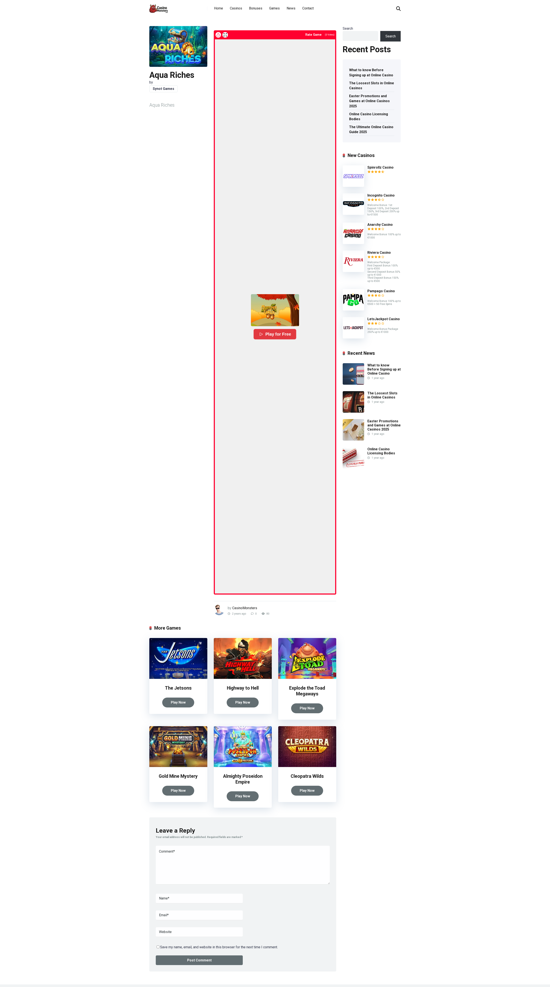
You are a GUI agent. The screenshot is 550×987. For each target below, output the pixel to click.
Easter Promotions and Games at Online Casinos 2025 (369, 101)
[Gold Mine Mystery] (178, 766)
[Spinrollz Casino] (353, 186)
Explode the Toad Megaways (307, 690)
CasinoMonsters (244, 608)
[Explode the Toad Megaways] (307, 678)
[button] (275, 310)
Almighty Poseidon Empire (243, 779)
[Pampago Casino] (353, 309)
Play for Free (278, 334)
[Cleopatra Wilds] (307, 766)
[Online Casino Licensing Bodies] (353, 467)
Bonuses (255, 8)
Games (274, 8)
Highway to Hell (243, 688)
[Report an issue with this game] (218, 35)
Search (348, 28)
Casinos (236, 8)
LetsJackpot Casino (383, 319)
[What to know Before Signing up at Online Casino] (353, 383)
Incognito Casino (381, 195)
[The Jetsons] (178, 678)
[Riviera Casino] (353, 271)
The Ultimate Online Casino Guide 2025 (371, 129)
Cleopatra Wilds (307, 776)
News (291, 8)
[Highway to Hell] (243, 678)
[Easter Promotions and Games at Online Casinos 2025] (353, 439)
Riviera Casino (379, 253)
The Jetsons (178, 688)
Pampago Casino (381, 291)
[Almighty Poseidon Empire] (243, 766)
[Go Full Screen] (225, 35)
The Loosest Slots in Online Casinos (371, 85)
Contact (308, 8)
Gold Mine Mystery (178, 776)
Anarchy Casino (380, 225)
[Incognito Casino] (353, 214)
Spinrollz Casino (380, 167)
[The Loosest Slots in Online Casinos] (353, 411)
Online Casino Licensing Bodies (368, 116)
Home (218, 8)
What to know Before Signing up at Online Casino (371, 72)
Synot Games (163, 89)
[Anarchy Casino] (353, 243)
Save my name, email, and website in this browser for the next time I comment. (219, 947)
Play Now (178, 702)
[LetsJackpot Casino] (353, 337)
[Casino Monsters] (158, 7)
